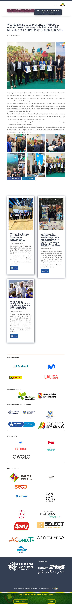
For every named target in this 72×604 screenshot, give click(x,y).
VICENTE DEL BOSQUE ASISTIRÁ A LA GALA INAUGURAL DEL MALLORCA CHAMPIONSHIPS (20, 305)
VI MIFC (51, 601)
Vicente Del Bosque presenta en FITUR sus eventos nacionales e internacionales (19, 237)
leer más (14, 268)
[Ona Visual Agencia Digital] (56, 588)
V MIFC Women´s (21, 601)
